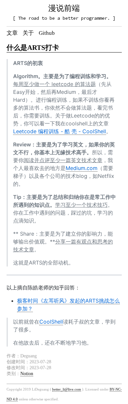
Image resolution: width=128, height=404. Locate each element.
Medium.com (81, 168)
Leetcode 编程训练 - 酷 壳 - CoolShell (59, 131)
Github (47, 33)
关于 (28, 33)
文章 (12, 33)
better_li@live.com (66, 389)
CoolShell (51, 321)
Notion (26, 373)
